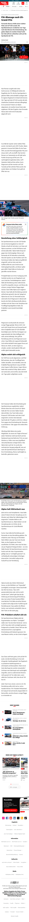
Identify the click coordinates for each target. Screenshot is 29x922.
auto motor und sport (7, 862)
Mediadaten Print (19, 874)
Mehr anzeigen (13, 787)
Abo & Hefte (20, 866)
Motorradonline (21, 907)
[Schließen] (25, 224)
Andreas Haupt (4, 40)
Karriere (21, 854)
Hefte (13, 0)
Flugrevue (17, 903)
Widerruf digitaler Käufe (19, 833)
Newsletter (20, 825)
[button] (14, 52)
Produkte (17, 0)
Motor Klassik (16, 862)
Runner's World (19, 911)
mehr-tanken (6, 907)
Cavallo (11, 903)
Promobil (12, 911)
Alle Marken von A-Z (5, 841)
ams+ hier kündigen (8, 833)
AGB (11, 846)
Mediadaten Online (10, 874)
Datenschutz (9, 850)
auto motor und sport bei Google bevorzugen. (14, 232)
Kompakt (20, 6)
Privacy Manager (17, 850)
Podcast (14, 825)
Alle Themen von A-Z (16, 841)
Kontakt (25, 841)
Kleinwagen (14, 6)
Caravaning (5, 903)
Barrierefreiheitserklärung (12, 854)
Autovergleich (9, 829)
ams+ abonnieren (18, 829)
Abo (23, 3)
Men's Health (13, 907)
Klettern (23, 903)
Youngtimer (23, 862)
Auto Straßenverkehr (11, 866)
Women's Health (14, 916)
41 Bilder (25, 57)
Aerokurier (6, 899)
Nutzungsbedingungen (19, 846)
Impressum (6, 846)
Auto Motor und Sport (15, 899)
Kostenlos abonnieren (10, 810)
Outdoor (7, 911)
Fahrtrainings (8, 825)
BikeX (23, 899)
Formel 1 (7, 6)
